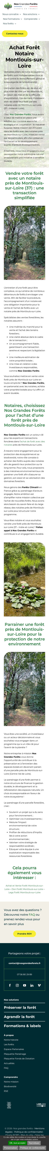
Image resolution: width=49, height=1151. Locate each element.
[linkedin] (32, 985)
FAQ (32, 914)
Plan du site (27, 1135)
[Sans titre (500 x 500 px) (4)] (9, 1101)
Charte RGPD (12, 1135)
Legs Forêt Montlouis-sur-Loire (24, 892)
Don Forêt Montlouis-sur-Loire (27, 889)
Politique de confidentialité (28, 1132)
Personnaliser (10, 1148)
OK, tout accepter (17, 1143)
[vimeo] (39, 985)
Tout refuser (34, 1143)
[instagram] (17, 985)
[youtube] (25, 985)
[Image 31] (41, 1104)
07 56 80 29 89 (24, 974)
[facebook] (10, 985)
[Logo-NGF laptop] (20, 3)
